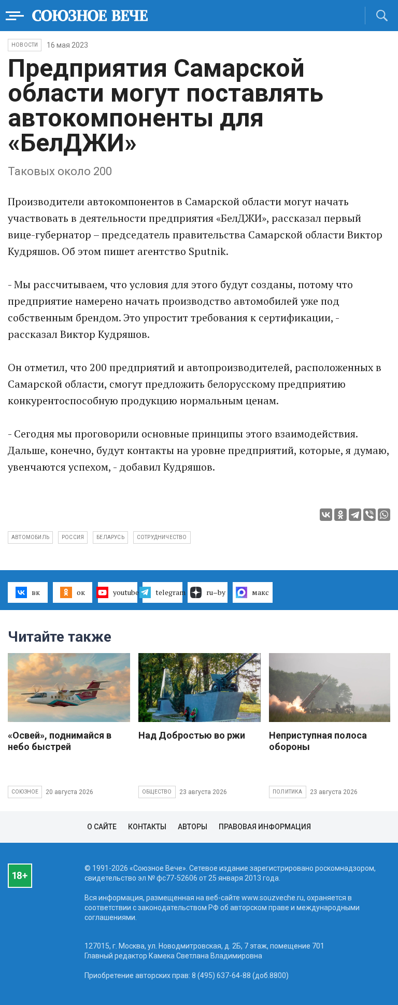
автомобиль (30, 537)
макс (260, 592)
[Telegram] (355, 514)
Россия (73, 537)
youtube (125, 592)
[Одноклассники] (340, 514)
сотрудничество (162, 537)
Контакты (147, 827)
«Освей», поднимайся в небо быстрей (59, 741)
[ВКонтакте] (326, 514)
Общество (157, 792)
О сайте (102, 827)
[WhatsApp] (384, 514)
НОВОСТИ (24, 45)
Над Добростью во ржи (191, 735)
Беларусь (110, 537)
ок (81, 592)
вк (36, 592)
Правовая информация (265, 827)
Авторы (192, 827)
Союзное (24, 792)
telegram (168, 592)
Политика (288, 792)
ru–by (215, 592)
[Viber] (369, 514)
